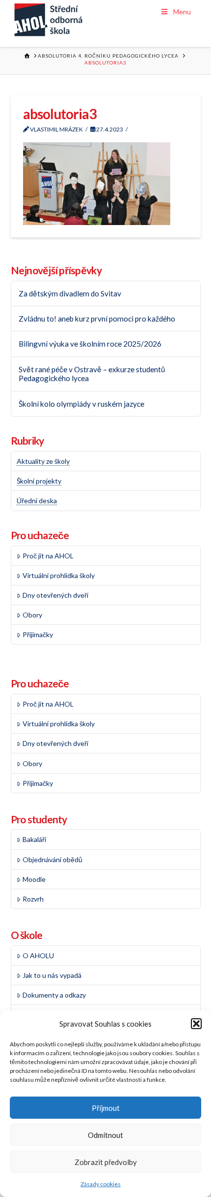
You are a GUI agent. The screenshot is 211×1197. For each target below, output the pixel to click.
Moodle (34, 879)
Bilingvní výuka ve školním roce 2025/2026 (90, 343)
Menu (182, 11)
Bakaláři (34, 839)
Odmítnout (105, 1135)
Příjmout (106, 1107)
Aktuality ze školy (43, 461)
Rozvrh (33, 899)
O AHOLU (38, 955)
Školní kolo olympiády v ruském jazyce (81, 403)
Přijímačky (38, 634)
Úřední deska (37, 500)
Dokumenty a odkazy (54, 995)
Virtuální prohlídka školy (59, 575)
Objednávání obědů (52, 859)
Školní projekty (39, 481)
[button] (196, 1024)
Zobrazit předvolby (106, 1162)
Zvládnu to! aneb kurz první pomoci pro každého (97, 318)
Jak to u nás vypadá (52, 975)
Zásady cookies (100, 1184)
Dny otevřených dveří (55, 595)
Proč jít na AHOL (48, 555)
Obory (32, 615)
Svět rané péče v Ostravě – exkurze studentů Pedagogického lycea (92, 374)
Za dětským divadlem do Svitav (70, 293)
